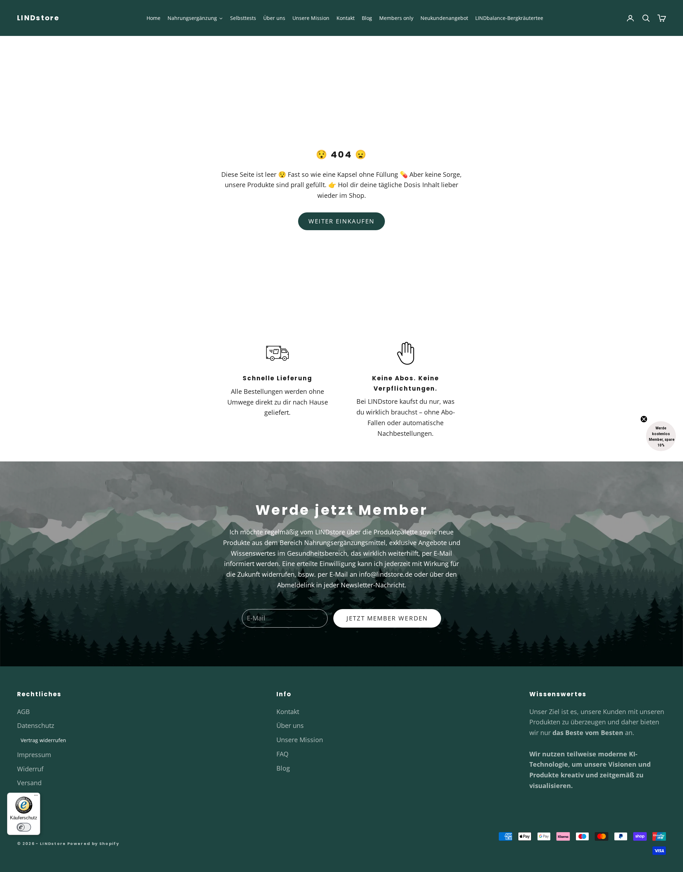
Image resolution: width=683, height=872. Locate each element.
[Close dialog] (413, 360)
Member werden (342, 501)
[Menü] (36, 797)
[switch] (24, 827)
